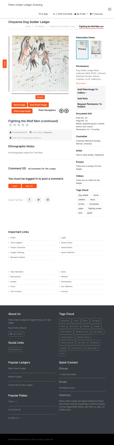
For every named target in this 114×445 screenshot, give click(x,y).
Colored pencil (67, 342)
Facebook (15, 349)
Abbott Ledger (15, 376)
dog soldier (83, 195)
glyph (89, 213)
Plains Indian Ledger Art (42, 439)
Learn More (17, 334)
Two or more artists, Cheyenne (90, 155)
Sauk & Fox (74, 326)
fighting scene (94, 208)
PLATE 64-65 (14, 409)
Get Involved (15, 291)
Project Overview (17, 247)
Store (63, 272)
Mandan (86, 326)
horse (95, 195)
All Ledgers (40, 26)
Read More (81, 83)
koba (63, 326)
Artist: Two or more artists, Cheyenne (26, 138)
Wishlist (64, 276)
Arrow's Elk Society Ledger (20, 385)
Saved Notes (66, 247)
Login (14, 186)
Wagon (64, 348)
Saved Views (66, 242)
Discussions (15, 276)
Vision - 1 (12, 401)
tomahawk (94, 204)
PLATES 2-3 (13, 418)
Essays (13, 281)
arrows (81, 204)
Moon (85, 321)
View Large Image (22, 111)
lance (92, 199)
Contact (64, 291)
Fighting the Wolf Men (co (91, 26)
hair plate (82, 342)
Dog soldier (92, 348)
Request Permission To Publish (89, 105)
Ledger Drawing (17, 252)
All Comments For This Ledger (42, 169)
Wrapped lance (82, 332)
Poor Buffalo (66, 332)
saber (80, 208)
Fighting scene (83, 337)
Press (12, 286)
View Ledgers (16, 242)
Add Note (82, 98)
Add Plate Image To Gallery (87, 91)
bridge (97, 326)
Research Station (17, 257)
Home (27, 26)
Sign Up (29, 186)
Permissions (66, 281)
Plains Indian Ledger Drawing (25, 4)
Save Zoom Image (38, 105)
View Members (16, 272)
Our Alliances (67, 286)
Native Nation (42, 132)
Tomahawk (94, 342)
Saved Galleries (68, 252)
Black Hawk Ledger (17, 368)
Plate (19, 132)
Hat (62, 353)
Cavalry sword (77, 348)
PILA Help (43, 14)
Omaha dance (67, 337)
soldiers (81, 199)
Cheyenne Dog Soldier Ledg (62, 26)
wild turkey (97, 332)
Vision (76, 321)
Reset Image (19, 105)
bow (80, 213)
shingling (96, 321)
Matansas (65, 321)
